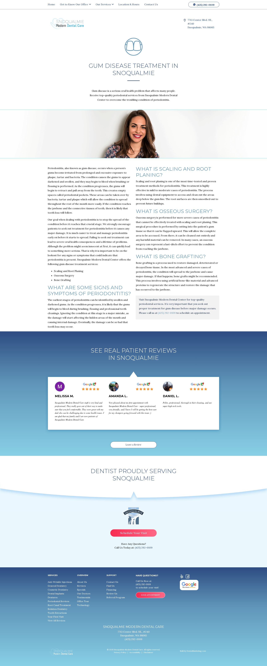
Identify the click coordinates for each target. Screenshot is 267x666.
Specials (81, 589)
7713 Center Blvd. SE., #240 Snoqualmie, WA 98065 (201, 23)
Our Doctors (83, 593)
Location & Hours (128, 4)
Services (81, 585)
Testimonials (83, 597)
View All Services (56, 620)
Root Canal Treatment (59, 605)
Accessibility (134, 652)
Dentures (52, 597)
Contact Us (151, 4)
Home (51, 4)
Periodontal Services (58, 601)
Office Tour (83, 601)
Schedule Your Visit (133, 533)
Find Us (110, 585)
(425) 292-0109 (205, 4)
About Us (82, 582)
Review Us (111, 593)
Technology (83, 605)
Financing (111, 589)
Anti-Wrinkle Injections (60, 582)
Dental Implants (56, 593)
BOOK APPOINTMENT (150, 595)
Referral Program (115, 597)
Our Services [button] (103, 4)
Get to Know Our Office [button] (74, 4)
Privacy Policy (120, 652)
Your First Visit (56, 616)
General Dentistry (57, 585)
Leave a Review (133, 444)
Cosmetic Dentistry (58, 589)
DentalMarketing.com (196, 651)
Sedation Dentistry (57, 609)
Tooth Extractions (57, 612)
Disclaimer (148, 652)
